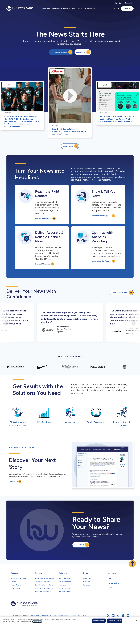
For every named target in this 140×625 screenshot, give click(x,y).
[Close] (136, 621)
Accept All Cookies (114, 620)
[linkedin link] (113, 615)
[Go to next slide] (133, 323)
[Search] (116, 3)
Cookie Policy (37, 621)
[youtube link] (118, 616)
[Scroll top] (132, 563)
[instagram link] (128, 615)
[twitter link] (108, 615)
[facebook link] (123, 615)
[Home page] (19, 8)
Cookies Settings (98, 620)
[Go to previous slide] (6, 323)
